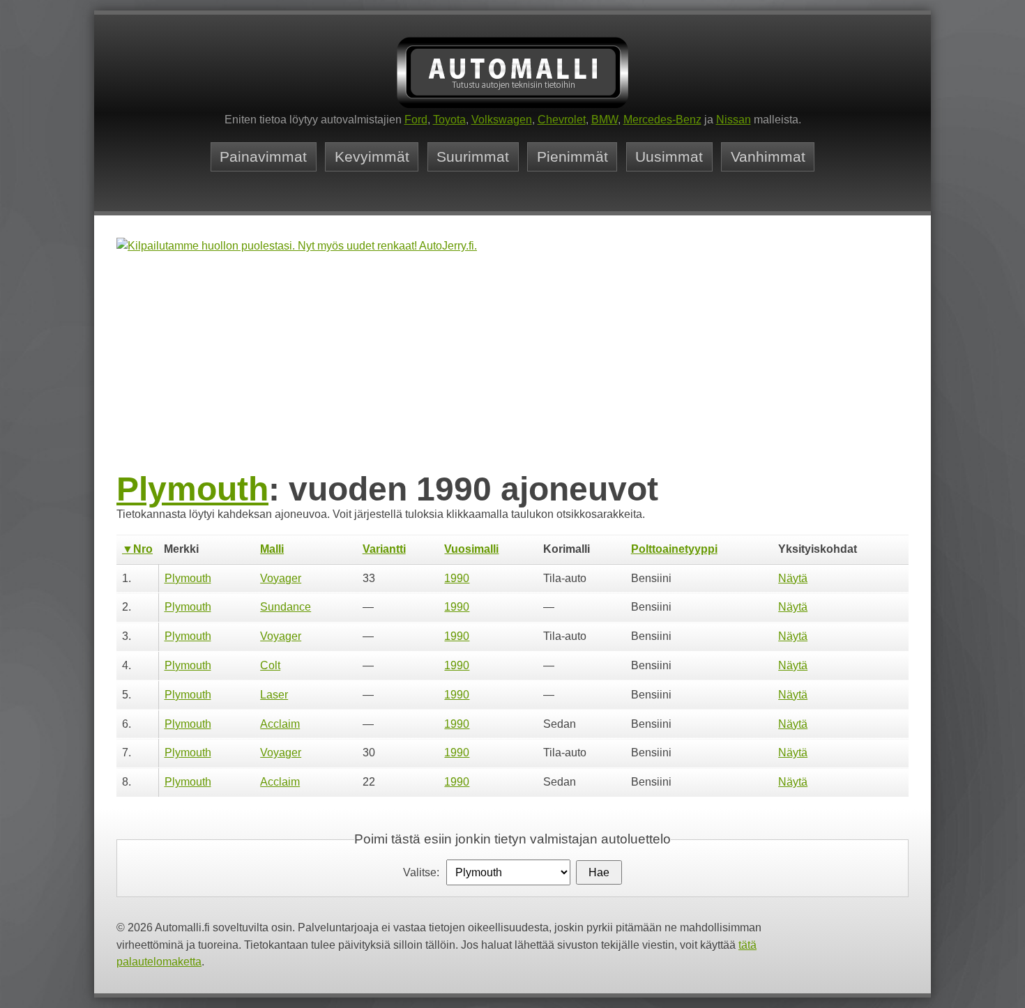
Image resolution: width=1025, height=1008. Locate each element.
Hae (599, 872)
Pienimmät (572, 156)
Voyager (280, 578)
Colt (270, 665)
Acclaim (280, 724)
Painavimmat (263, 156)
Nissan (733, 119)
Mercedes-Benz (662, 119)
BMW (604, 119)
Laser (274, 695)
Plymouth (192, 489)
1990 (456, 578)
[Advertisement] (512, 363)
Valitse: (421, 872)
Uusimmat (669, 156)
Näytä (792, 578)
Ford (415, 119)
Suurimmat (472, 156)
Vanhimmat (768, 156)
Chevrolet (562, 119)
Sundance (285, 607)
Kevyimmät (372, 156)
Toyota (449, 119)
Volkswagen (501, 119)
